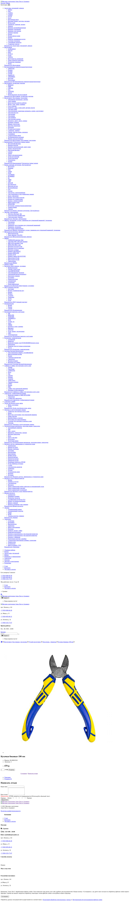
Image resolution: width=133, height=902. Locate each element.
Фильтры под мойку (14, 362)
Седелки (10, 295)
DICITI (10, 50)
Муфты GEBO (8, 264)
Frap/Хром (11, 369)
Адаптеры (11, 521)
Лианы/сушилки (13, 32)
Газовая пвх (11, 494)
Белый (10, 305)
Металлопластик (13, 233)
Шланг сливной (13, 503)
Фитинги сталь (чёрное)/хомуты (14, 478)
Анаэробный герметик (15, 428)
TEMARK (11, 316)
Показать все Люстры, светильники (15, 219)
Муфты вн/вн (12, 455)
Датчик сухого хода (14, 269)
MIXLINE (11, 315)
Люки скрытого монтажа (15, 60)
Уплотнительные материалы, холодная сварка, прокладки (22, 426)
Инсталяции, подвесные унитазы (14, 83)
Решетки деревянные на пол (16, 39)
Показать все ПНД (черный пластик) (15, 302)
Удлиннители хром (14, 472)
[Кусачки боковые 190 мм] (58, 752)
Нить (9, 436)
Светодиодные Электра (15, 217)
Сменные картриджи (14, 357)
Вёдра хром (11, 23)
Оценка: (3, 798)
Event (9, 55)
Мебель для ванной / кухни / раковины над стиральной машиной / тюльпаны (28, 220)
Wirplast (10, 377)
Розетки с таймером (14, 537)
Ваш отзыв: (4, 794)
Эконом (10, 209)
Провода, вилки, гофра (15, 530)
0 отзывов (24, 773)
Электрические (12, 334)
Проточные (11, 80)
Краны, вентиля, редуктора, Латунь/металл (17, 165)
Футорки (10, 475)
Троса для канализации (15, 155)
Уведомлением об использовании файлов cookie (87, 899)
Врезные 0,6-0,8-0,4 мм (15, 246)
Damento (10, 168)
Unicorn (10, 375)
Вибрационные (12, 267)
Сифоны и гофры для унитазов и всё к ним (17, 365)
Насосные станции (14, 276)
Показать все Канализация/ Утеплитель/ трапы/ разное (21, 163)
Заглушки (11, 289)
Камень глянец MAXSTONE (17, 256)
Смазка (10, 152)
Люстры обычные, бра (15, 214)
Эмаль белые (12, 261)
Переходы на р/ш (13, 460)
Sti (9, 178)
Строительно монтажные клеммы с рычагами (22, 540)
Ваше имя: (4, 786)
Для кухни (11, 223)
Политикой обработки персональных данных (57, 899)
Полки (10, 34)
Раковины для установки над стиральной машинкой (24, 225)
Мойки (6, 238)
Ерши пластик (12, 416)
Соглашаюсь (4, 896)
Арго (9, 323)
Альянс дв (11, 321)
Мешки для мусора (14, 124)
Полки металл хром (14, 36)
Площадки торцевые (14, 62)
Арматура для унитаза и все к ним (18, 411)
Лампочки (11, 525)
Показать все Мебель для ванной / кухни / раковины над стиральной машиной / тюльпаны (32, 230)
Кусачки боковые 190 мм (65, 642)
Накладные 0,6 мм (13, 258)
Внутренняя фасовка (14, 143)
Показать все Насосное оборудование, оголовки (19, 285)
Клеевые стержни (13, 122)
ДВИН (10, 325)
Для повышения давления (16, 272)
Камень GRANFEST (14, 251)
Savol (9, 18)
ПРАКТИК (11, 204)
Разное (10, 37)
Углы (9, 300)
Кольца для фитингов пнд (16, 290)
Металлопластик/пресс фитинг (13, 232)
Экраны (6, 508)
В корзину (11, 769)
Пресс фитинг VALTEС (15, 235)
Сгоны (10, 465)
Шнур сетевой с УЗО (14, 545)
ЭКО (9, 333)
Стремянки (11, 134)
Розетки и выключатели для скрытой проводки (22, 535)
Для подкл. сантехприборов (16, 192)
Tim (9, 374)
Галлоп (10, 191)
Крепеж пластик (13, 145)
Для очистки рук (13, 112)
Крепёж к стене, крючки (15, 326)
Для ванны (11, 222)
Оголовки (11, 277)
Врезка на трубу (13, 447)
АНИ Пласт (11, 380)
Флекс (10, 63)
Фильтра (10, 473)
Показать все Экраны (11, 517)
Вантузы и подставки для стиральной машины (22, 414)
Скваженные (12, 281)
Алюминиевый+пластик (15, 511)
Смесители (11, 359)
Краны (10, 292)
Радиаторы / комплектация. (12, 338)
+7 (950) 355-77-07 (6, 579)
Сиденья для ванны (14, 41)
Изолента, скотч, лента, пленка (17, 121)
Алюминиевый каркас (15, 509)
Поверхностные (13, 279)
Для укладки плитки (14, 119)
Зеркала (10, 26)
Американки (12, 445)
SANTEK (11, 91)
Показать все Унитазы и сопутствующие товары (19, 424)
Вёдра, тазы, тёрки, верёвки (16, 104)
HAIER (10, 72)
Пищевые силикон (13, 496)
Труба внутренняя (13, 156)
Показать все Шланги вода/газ (13, 506)
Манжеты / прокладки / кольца (17, 432)
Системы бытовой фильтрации (13, 351)
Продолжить (4, 799)
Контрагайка (12, 452)
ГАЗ (9, 189)
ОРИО (10, 383)
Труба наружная (13, 158)
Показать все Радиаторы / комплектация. (16, 349)
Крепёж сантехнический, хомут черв (19, 147)
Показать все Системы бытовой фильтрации (18, 364)
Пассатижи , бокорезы (49, 642)
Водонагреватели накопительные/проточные (18, 67)
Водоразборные (13, 187)
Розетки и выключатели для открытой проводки (23, 534)
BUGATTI (11, 166)
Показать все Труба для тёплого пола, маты (17, 408)
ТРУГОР (10, 330)
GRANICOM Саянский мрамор (17, 241)
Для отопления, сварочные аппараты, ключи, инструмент (26, 111)
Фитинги (11, 485)
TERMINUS (11, 318)
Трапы (10, 153)
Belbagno (10, 85)
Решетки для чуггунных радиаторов (19, 346)
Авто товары (12, 101)
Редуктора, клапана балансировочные (19, 205)
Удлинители (11, 543)
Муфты (10, 294)
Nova (9, 372)
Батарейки (11, 522)
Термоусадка (12, 542)
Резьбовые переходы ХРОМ (16, 462)
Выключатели (12, 524)
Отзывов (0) (8, 779)
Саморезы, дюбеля (13, 130)
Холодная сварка (13, 441)
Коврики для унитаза (14, 31)
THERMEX (11, 76)
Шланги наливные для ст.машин (18, 504)
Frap (9, 11)
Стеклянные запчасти (14, 42)
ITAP (9, 173)
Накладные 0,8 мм (13, 259)
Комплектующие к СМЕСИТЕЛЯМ (19, 395)
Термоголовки (12, 207)
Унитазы (10, 423)
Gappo (10, 171)
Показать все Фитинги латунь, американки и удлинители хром (23, 476)
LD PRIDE (11, 174)
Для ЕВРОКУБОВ (13, 271)
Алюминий (11, 339)
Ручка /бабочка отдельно (15, 463)
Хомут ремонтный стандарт (16, 488)
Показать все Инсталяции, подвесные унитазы (18, 96)
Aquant (10, 367)
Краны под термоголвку (15, 199)
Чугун (10, 347)
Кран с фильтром (13, 196)
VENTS (10, 57)
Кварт (10, 512)
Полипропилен (9, 303)
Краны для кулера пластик (16, 197)
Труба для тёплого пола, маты (13, 403)
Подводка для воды (14, 498)
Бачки (10, 413)
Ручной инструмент (14, 129)
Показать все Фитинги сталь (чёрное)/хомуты (18, 491)
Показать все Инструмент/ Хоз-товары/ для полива (20, 140)
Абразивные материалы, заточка (18, 99)
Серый (10, 308)
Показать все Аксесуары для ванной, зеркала (18, 45)
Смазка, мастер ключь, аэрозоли (18, 132)
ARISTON (11, 68)
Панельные (11, 344)
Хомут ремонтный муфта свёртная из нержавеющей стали (26, 486)
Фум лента (11, 439)
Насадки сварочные (14, 125)
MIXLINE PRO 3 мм (14, 245)
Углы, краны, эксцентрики (16, 331)
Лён (9, 429)
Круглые (10, 78)
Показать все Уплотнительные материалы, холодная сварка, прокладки (26, 442)
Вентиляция (8, 47)
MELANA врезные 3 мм (15, 243)
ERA (9, 52)
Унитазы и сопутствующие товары (15, 410)
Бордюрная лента (13, 19)
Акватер (10, 379)
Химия (10, 161)
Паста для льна (12, 437)
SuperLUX (11, 75)
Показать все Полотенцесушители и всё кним (18, 336)
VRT (9, 181)
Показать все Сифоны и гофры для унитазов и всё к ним (21, 392)
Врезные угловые (13, 250)
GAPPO (10, 13)
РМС (9, 387)
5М (9, 313)
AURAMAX (12, 49)
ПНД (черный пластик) (11, 287)
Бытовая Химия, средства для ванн (19, 21)
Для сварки (11, 116)
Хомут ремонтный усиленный (17, 490)
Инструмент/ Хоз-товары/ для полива (15, 98)
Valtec (9, 179)
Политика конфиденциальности (11, 811)
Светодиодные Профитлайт (16, 215)
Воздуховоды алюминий (15, 59)
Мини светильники (14, 527)
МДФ (9, 514)
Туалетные (11, 282)
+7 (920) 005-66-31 (6, 577)
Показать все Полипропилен (13, 310)
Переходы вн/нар (13, 459)
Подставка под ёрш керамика (17, 419)
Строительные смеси (14, 135)
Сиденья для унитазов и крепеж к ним (20, 421)
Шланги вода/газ (9, 493)
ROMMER (11, 176)
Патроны (11, 529)
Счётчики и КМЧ (9, 401)
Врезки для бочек (13, 449)
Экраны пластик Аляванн (16, 516)
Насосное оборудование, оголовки (15, 266)
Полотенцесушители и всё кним (14, 312)
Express (10, 70)
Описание (7, 777)
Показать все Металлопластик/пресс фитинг (18, 236)
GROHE (10, 88)
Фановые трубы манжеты (16, 390)
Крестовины (12, 454)
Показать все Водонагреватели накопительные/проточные (22, 81)
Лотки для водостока (14, 148)
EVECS (10, 54)
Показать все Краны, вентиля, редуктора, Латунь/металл (21, 210)
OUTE (10, 16)
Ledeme (10, 14)
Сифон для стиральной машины (18, 388)
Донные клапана (13, 382)
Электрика (7, 519)
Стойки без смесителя (15, 398)
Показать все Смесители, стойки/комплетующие (19, 400)
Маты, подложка (13, 405)
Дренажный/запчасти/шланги (17, 274)
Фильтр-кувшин (13, 361)
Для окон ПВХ (12, 109)
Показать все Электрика (11, 547)
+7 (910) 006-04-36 (6, 575)
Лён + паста (11, 431)
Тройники (11, 297)
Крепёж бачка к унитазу (15, 418)
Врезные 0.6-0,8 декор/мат (16, 248)
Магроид (10, 328)
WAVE (10, 93)
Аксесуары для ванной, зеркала (14, 8)
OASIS (10, 73)
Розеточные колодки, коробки (17, 539)
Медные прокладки (14, 434)
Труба (10, 299)
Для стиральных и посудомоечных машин (21, 194)
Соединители (12, 483)
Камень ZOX (12, 254)
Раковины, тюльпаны (14, 227)
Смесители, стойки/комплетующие (15, 393)
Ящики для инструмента (15, 139)
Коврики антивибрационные (17, 27)
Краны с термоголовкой (15, 201)
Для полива (11, 114)
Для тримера (12, 117)
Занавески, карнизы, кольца (16, 24)
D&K (9, 86)
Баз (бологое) (12, 184)
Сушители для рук (13, 44)
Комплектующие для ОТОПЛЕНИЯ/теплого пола (23, 343)
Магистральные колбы (15, 354)
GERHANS (11, 370)
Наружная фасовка (14, 150)
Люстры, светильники (11, 212)
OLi (9, 90)
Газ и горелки (12, 106)
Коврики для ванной (14, 29)
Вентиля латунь (13, 186)
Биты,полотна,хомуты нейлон (17, 103)
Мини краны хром (13, 202)
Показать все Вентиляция (12, 65)
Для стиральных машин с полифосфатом (20, 352)
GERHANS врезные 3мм (15, 240)
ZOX (9, 320)
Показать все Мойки (10, 263)
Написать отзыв (33, 773)
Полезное (11, 127)
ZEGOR (10, 183)
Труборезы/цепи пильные (16, 137)
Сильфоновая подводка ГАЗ (16, 499)
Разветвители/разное (14, 532)
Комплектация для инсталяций (17, 94)
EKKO (10, 10)
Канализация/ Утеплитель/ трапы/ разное (17, 142)
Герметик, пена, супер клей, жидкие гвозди (21, 107)
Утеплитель (11, 160)
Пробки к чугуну (13, 481)
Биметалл (11, 341)
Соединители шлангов (15, 467)
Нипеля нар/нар (13, 457)
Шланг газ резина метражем (16, 501)
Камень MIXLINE (13, 253)
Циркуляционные (13, 284)
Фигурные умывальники (15, 228)
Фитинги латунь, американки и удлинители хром (19, 444)
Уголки (10, 470)
